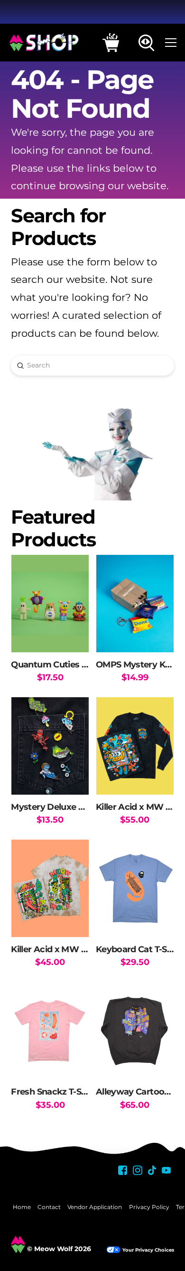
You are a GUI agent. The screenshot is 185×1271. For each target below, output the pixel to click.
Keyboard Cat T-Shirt (138, 949)
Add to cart (50, 635)
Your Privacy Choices (148, 1250)
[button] (111, 42)
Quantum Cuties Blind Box (66, 664)
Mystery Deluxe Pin (51, 806)
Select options (134, 778)
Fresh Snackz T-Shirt (53, 1091)
